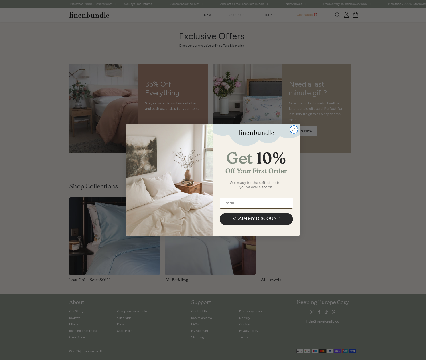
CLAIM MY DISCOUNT (256, 219)
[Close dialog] (294, 129)
